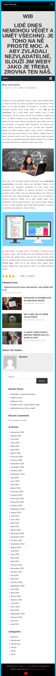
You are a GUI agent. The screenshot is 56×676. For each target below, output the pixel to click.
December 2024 (17, 464)
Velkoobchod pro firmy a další (23, 408)
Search (11, 377)
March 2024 (16, 488)
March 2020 (16, 596)
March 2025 (16, 453)
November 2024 (17, 467)
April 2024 (15, 485)
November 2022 (17, 537)
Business (14, 637)
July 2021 (15, 575)
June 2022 (15, 554)
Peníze (14, 647)
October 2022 (16, 540)
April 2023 (15, 526)
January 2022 (16, 565)
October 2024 (16, 471)
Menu (5, 78)
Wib (28, 16)
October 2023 (16, 505)
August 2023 (16, 512)
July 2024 (15, 478)
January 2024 (16, 495)
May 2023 (15, 523)
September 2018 (18, 614)
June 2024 (15, 481)
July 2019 (15, 603)
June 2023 (15, 519)
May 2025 (15, 446)
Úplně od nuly (16, 398)
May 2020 (15, 593)
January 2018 (16, 617)
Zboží (21, 88)
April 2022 (15, 561)
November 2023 (17, 502)
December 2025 (17, 432)
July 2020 (15, 589)
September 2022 (18, 544)
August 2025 (16, 436)
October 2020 (16, 582)
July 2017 (15, 621)
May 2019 (15, 610)
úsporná (13, 199)
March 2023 (16, 530)
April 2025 (15, 450)
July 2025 (15, 439)
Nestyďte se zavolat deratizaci (23, 394)
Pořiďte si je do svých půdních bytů (25, 405)
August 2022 (16, 547)
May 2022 (15, 558)
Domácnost (15, 640)
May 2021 (15, 579)
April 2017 (15, 624)
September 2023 (18, 509)
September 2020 (18, 586)
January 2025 (16, 460)
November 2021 (17, 568)
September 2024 (18, 474)
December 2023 (17, 498)
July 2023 (15, 516)
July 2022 (15, 551)
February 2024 (17, 491)
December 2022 (17, 533)
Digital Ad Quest (37, 669)
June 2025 (15, 443)
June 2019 (15, 607)
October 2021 (16, 572)
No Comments (31, 88)
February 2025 (17, 457)
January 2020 (16, 600)
